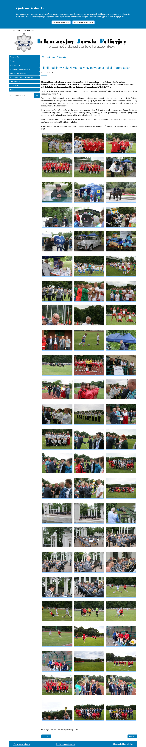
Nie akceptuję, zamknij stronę (83, 22)
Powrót (47, 736)
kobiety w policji (48, 730)
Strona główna (49, 57)
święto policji (74, 730)
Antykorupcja (15, 65)
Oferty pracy (15, 81)
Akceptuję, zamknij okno (61, 22)
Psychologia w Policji (18, 73)
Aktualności (14, 57)
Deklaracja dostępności (65, 744)
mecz (55, 730)
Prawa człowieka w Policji (20, 69)
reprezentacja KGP (64, 730)
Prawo (12, 61)
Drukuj (133, 736)
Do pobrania (14, 85)
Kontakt (13, 90)
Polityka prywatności (22, 744)
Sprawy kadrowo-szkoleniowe (21, 77)
